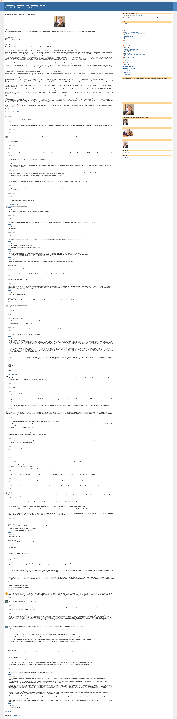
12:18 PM (10, 182)
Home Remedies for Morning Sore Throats (132, 46)
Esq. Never (126, 40)
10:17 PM (10, 394)
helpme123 (126, 157)
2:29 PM (9, 224)
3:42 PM (9, 532)
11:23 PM (9, 653)
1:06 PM (9, 573)
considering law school (12, 628)
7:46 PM (9, 559)
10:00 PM (10, 371)
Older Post (112, 713)
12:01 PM (10, 161)
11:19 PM (9, 622)
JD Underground (127, 70)
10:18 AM (9, 597)
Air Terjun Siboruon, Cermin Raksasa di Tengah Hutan (134, 33)
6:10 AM (9, 457)
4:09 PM (9, 241)
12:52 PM (10, 196)
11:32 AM (9, 132)
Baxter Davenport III (12, 204)
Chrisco (9, 599)
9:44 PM (9, 353)
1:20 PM (9, 207)
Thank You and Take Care (129, 37)
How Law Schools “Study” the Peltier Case (132, 50)
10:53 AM (9, 121)
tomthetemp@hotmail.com (139, 15)
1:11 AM (9, 630)
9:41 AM (9, 566)
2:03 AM (9, 449)
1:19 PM (9, 202)
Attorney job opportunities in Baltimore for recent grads (134, 54)
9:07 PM (9, 324)
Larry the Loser (11, 374)
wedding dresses (60, 651)
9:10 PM (9, 330)
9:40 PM (9, 336)
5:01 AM (9, 674)
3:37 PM (9, 235)
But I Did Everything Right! (130, 57)
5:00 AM (9, 668)
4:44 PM (9, 262)
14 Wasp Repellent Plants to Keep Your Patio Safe (133, 24)
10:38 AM (9, 470)
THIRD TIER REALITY (128, 36)
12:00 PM (10, 155)
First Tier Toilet (127, 72)
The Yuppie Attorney (12, 490)
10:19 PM (10, 401)
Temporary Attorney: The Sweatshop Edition (25, 6)
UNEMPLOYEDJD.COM (129, 28)
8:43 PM (9, 306)
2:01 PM (9, 497)
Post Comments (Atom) (15, 715)
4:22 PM (9, 249)
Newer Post (7, 713)
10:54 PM (10, 408)
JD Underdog (127, 45)
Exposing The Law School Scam (131, 32)
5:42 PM (9, 537)
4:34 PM (9, 257)
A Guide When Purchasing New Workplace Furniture (134, 63)
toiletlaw (126, 23)
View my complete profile (128, 159)
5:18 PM (9, 269)
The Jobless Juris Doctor (129, 68)
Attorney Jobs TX (11, 705)
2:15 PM (9, 218)
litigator (9, 591)
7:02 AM (9, 708)
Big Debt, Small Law (128, 66)
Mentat (9, 655)
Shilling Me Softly (128, 62)
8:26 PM (9, 301)
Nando (9, 135)
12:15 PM (10, 177)
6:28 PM (9, 275)
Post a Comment (8, 711)
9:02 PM (9, 314)
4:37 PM (9, 703)
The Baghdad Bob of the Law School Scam (132, 41)
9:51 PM (9, 360)
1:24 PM (9, 488)
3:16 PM (9, 229)
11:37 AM (9, 481)
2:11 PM (9, 543)
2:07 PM (9, 212)
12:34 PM (10, 190)
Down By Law (127, 74)
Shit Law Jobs (127, 53)
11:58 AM (9, 148)
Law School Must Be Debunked (131, 49)
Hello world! (126, 29)
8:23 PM (9, 295)
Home (60, 713)
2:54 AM (9, 521)
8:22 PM (9, 290)
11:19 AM (9, 647)
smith (9, 624)
